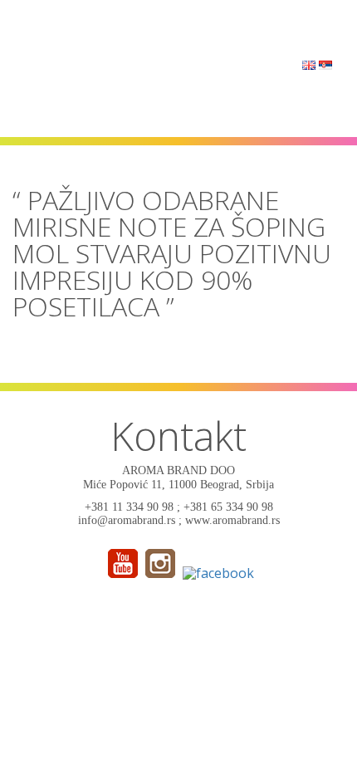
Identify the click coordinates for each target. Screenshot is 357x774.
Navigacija (306, 27)
